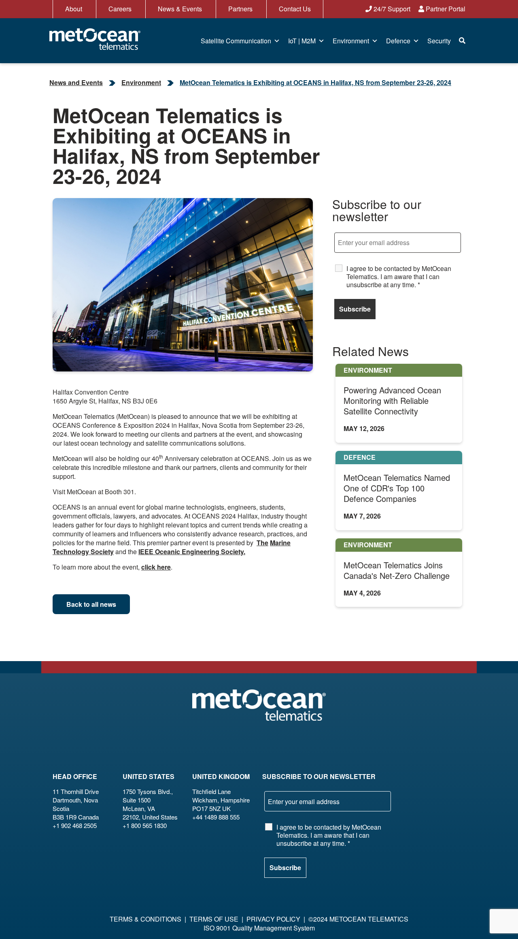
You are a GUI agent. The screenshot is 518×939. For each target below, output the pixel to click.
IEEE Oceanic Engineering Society (191, 551)
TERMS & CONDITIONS (145, 919)
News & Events (180, 8)
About (73, 8)
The (262, 542)
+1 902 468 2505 (75, 825)
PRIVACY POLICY (273, 919)
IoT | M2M (302, 40)
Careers (120, 8)
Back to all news (91, 604)
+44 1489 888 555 (216, 817)
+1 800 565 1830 (145, 825)
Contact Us (295, 8)
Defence (398, 40)
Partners (240, 8)
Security (439, 40)
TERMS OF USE (213, 919)
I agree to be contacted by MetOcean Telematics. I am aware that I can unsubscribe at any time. (398, 277)
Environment (351, 40)
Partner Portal (444, 8)
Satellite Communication (236, 40)
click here (156, 567)
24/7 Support (391, 8)
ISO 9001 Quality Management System (259, 928)
